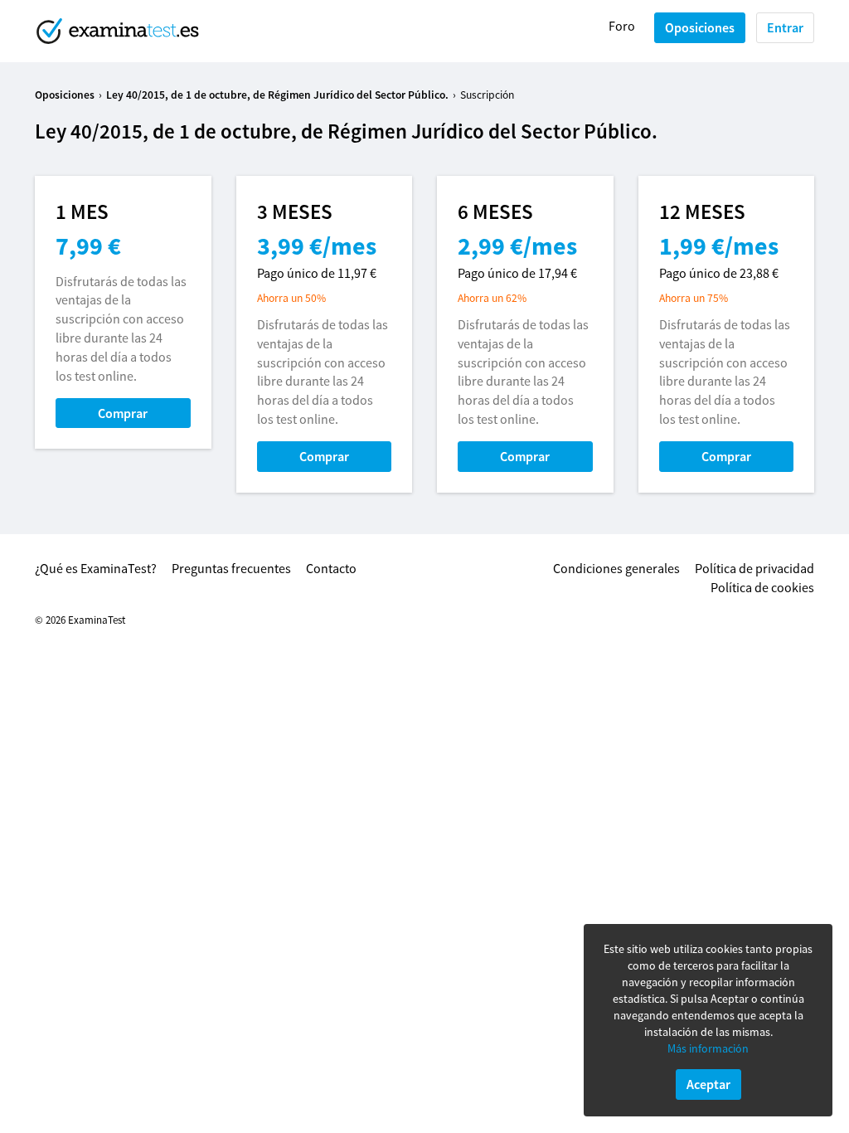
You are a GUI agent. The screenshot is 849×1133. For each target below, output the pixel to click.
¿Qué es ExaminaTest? (96, 568)
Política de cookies (762, 587)
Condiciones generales (616, 568)
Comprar (123, 413)
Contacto (331, 568)
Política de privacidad (754, 568)
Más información (708, 1048)
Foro (622, 25)
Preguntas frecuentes (231, 568)
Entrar (785, 27)
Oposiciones (700, 27)
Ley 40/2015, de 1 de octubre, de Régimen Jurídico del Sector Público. (277, 95)
